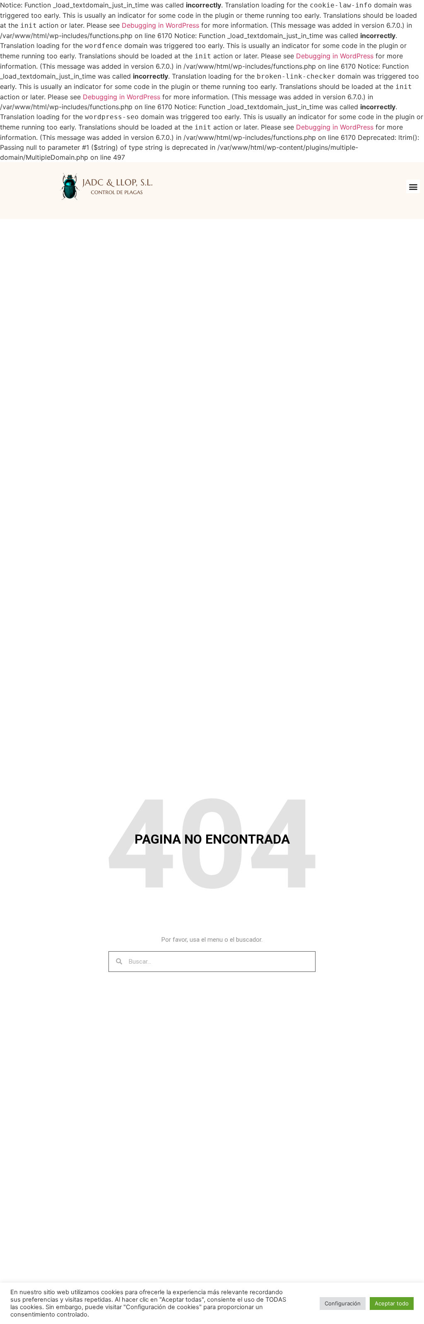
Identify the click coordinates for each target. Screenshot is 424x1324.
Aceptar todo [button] (392, 1303)
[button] (413, 186)
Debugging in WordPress (160, 25)
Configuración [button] (343, 1303)
